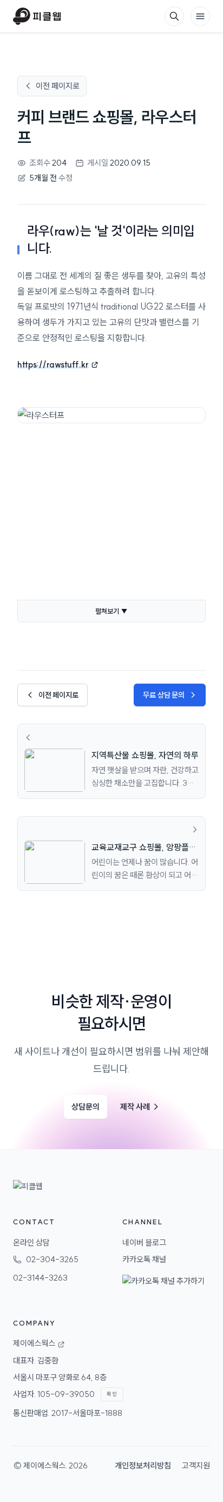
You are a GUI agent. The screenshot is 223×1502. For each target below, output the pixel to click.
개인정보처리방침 (143, 1465)
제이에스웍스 (44, 1465)
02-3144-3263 (40, 1278)
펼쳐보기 (111, 611)
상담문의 (85, 1106)
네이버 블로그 (144, 1242)
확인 (112, 1394)
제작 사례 (140, 1106)
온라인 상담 (31, 1242)
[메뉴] (200, 16)
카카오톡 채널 (144, 1259)
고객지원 (196, 1465)
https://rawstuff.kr (53, 364)
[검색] (174, 16)
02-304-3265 (52, 1259)
